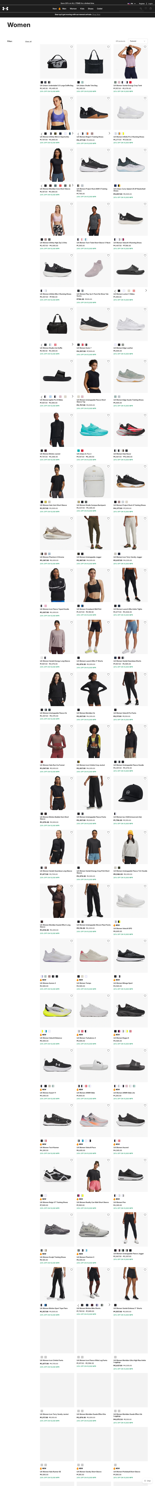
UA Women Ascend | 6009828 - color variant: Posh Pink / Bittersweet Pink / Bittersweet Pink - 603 (119, 1140)
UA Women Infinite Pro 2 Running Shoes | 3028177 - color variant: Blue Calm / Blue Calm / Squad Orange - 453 (119, 133)
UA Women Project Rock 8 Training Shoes (129, 505)
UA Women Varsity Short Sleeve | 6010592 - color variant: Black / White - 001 (78, 1465)
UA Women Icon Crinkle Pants (51, 1360)
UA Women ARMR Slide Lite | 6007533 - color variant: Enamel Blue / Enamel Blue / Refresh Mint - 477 (134, 1086)
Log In (150, 3)
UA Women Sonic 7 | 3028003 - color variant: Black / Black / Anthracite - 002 (78, 344)
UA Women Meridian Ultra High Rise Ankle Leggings (129, 1361)
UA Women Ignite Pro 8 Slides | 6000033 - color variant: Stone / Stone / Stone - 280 (65, 396)
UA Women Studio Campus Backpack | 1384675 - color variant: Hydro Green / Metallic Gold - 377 (78, 502)
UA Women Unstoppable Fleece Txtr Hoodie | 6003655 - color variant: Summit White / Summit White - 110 (115, 867)
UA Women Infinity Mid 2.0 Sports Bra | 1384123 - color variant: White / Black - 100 (50, 133)
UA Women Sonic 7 (84, 348)
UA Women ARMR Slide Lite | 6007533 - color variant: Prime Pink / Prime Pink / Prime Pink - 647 (126, 1086)
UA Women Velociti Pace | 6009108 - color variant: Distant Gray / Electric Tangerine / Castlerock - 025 (78, 1140)
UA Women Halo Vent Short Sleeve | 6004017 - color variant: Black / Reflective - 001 (42, 502)
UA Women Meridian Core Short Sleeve (55, 189)
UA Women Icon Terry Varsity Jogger (127, 557)
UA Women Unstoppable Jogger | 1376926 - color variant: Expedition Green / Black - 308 (78, 554)
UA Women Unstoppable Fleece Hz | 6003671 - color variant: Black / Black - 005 (42, 710)
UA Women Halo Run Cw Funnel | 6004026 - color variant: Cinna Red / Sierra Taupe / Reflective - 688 (42, 762)
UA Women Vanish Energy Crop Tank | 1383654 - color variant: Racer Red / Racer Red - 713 (130, 82)
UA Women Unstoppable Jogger (89, 557)
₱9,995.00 (44, 1041)
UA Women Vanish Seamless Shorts (127, 661)
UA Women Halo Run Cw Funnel (52, 765)
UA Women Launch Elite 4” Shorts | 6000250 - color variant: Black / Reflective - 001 (78, 658)
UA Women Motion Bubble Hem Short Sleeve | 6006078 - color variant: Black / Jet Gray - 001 (42, 813)
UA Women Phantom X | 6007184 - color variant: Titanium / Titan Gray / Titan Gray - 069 (78, 1250)
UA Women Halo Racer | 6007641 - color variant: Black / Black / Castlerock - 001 (126, 450)
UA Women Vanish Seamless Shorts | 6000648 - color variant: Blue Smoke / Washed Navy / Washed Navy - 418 (115, 658)
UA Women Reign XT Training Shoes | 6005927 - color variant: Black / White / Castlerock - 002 (42, 1195)
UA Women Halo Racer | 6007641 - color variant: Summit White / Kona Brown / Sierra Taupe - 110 (123, 450)
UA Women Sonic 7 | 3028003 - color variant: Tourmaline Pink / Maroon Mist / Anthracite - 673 (86, 344)
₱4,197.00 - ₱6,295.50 (85, 457)
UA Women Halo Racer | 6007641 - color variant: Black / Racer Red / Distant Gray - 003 (115, 450)
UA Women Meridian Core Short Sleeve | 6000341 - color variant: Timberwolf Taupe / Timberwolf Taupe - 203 (70, 185)
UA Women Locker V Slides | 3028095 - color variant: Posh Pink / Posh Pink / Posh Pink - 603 (134, 291)
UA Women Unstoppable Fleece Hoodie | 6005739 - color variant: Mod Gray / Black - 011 (119, 762)
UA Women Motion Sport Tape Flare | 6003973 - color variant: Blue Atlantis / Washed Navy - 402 (45, 1305)
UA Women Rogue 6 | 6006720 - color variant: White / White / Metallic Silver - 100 (123, 1031)
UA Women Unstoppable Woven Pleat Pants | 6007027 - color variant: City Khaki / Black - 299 (82, 921)
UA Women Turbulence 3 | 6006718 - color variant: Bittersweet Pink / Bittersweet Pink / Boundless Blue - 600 (82, 1031)
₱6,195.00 (44, 1260)
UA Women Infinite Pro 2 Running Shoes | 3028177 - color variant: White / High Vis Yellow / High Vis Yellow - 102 (123, 133)
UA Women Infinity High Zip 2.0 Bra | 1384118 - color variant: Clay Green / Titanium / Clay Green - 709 (49, 239)
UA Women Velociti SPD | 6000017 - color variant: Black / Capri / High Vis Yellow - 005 (119, 921)
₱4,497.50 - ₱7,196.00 (122, 245)
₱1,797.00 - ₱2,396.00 (49, 457)
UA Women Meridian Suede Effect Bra (91, 1414)
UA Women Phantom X (85, 1257)
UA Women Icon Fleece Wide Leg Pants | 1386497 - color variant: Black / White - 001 (78, 1357)
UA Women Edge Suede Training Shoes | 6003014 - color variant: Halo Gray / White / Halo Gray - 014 (119, 396)
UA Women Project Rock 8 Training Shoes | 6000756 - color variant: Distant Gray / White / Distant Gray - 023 (123, 502)
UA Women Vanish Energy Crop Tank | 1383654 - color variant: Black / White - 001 (123, 82)
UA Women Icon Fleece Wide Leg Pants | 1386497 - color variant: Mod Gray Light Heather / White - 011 (82, 1357)
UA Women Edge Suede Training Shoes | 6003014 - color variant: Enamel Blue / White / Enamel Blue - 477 (115, 396)
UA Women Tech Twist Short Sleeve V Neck (93, 243)
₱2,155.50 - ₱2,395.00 (49, 351)
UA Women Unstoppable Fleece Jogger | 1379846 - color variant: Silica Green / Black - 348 (123, 1250)
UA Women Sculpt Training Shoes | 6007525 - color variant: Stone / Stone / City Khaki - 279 (45, 1250)
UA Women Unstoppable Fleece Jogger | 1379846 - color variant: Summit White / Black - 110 (126, 1250)
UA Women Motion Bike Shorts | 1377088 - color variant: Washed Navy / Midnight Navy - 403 (87, 1305)
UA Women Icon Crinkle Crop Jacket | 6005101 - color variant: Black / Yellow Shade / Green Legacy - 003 (78, 762)
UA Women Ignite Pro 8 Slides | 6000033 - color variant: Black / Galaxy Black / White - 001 (45, 396)
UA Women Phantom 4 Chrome (52, 557)
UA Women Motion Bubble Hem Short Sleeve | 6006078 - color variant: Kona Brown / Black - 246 (45, 813)
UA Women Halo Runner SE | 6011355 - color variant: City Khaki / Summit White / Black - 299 (42, 1465)
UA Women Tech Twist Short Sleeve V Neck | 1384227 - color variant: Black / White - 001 (78, 239)
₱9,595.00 (44, 1474)
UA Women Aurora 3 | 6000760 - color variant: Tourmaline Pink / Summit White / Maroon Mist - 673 (49, 976)
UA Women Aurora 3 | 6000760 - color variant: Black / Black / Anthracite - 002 (57, 976)
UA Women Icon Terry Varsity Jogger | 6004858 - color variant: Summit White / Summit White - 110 (115, 554)
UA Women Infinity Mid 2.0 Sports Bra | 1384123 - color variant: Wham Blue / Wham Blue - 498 (70, 133)
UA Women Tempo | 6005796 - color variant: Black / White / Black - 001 (78, 976)
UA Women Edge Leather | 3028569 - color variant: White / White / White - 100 (115, 344)
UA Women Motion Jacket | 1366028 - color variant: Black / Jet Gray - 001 (42, 450)
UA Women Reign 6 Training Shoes (90, 137)
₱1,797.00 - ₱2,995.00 (49, 140)
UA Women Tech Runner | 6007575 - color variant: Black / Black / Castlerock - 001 (42, 1140)
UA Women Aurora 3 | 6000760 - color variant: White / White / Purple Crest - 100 (42, 976)
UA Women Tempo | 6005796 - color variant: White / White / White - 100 (86, 976)
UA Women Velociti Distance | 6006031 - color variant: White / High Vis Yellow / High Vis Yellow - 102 (42, 1031)
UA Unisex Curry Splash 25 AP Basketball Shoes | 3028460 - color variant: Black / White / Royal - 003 (115, 185)
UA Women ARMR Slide (86, 1093)
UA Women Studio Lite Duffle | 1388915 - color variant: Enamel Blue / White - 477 (50, 344)
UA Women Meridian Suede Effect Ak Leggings (127, 1415)
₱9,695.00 (117, 931)
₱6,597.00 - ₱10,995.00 (122, 457)
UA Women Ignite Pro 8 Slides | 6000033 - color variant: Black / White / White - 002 (55, 396)
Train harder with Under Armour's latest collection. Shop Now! (77, 3)
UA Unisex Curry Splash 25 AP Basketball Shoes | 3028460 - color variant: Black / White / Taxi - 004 (119, 185)
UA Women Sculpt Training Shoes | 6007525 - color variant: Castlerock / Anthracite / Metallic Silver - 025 (42, 1250)
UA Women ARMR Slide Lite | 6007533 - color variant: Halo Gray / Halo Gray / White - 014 (119, 1086)
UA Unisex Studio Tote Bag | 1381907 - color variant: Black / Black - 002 (78, 82)
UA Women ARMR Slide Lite (124, 1093)
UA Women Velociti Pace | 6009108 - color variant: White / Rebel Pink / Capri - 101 (82, 1140)
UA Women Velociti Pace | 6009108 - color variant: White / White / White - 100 (86, 1140)
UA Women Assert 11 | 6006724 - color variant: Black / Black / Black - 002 (45, 1086)
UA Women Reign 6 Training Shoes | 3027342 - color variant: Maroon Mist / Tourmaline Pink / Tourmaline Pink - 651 (92, 133)
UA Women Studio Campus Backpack (91, 505)
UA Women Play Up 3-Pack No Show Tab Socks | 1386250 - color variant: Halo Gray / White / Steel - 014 (82, 291)
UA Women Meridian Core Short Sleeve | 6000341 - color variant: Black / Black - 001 (45, 185)
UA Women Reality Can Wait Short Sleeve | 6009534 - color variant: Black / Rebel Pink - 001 (78, 1195)
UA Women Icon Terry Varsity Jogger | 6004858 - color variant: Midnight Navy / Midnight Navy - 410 (119, 554)
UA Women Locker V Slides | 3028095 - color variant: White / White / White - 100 (124, 291)
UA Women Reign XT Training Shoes (54, 1202)
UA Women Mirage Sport (123, 983)
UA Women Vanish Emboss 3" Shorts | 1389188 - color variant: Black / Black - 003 (115, 1305)
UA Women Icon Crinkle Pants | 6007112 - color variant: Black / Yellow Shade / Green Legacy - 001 (42, 1357)
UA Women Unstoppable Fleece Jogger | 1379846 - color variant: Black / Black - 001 (115, 1250)
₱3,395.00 (81, 88)
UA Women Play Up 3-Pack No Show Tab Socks (92, 295)
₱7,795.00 (81, 194)
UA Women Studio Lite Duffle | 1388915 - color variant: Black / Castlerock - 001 (45, 344)
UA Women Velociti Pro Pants (124, 713)
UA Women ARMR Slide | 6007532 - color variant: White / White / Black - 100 (78, 1086)
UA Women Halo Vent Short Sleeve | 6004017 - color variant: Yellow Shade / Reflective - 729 (45, 502)
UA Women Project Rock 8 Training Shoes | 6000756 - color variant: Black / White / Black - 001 (115, 502)
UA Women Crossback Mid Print (89, 609)
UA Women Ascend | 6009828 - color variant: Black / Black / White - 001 (115, 1140)
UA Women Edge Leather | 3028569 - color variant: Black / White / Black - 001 (119, 344)
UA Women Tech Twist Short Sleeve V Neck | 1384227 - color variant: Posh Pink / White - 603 (82, 239)
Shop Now (96, 14)
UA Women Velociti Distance (51, 1038)
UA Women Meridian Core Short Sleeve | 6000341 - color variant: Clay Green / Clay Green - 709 (65, 185)
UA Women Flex (119, 1202)
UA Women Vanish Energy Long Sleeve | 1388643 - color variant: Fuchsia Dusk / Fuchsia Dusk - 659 (42, 658)
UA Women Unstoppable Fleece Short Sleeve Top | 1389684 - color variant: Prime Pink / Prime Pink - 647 (82, 396)
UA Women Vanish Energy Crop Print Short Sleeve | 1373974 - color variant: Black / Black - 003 (78, 867)
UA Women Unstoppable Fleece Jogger (128, 1254)
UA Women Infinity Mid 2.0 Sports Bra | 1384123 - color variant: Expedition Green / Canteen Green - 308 (55, 133)
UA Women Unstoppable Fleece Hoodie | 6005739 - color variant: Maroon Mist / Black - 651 (123, 762)
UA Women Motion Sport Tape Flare (54, 1308)
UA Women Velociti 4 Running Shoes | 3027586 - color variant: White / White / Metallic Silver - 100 (119, 239)
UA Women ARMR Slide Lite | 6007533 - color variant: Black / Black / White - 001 (115, 1086)
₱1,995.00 (81, 1096)
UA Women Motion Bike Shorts (88, 1308)
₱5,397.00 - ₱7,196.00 (48, 297)
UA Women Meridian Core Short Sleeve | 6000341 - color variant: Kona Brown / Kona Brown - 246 (50, 185)
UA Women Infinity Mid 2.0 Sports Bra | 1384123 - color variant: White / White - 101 (65, 133)
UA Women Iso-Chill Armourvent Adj (127, 817)
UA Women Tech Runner (49, 1147)
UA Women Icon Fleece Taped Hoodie (54, 609)
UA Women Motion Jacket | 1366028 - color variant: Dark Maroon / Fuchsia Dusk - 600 (45, 450)
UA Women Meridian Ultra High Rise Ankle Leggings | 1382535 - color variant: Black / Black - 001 (115, 1357)
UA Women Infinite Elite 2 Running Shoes (55, 294)
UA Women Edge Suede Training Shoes (128, 400)
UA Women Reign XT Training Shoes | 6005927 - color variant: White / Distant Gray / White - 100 (45, 1195)
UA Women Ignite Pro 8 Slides (51, 400)
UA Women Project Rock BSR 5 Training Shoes (92, 190)
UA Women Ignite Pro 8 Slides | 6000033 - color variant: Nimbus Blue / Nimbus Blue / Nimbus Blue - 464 (50, 396)
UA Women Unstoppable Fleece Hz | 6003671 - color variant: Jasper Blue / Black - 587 (49, 710)
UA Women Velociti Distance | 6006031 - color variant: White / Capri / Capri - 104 (45, 1031)
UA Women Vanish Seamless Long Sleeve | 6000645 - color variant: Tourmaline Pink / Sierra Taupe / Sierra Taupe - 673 (45, 867)
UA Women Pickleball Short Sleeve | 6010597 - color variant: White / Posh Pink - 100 (115, 1465)
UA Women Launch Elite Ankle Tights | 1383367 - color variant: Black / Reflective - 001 (115, 606)
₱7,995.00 (44, 1205)
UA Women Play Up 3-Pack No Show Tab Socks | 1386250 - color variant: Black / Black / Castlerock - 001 (78, 291)
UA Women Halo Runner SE (50, 1472)
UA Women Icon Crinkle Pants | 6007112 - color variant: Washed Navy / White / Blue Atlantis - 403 (45, 1357)
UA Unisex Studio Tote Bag (87, 85)
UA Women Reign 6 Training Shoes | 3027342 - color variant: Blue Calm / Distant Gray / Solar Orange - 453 (87, 133)
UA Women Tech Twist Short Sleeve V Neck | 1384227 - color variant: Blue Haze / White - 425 (86, 239)
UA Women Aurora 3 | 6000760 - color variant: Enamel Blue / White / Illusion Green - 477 (45, 976)
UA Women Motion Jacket (50, 454)
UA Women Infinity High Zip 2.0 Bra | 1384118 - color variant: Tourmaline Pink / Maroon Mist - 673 (45, 239)
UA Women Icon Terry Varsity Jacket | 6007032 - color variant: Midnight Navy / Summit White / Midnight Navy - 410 (42, 1411)
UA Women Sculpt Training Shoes (53, 1257)
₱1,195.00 (80, 1474)
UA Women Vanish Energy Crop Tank (127, 85)
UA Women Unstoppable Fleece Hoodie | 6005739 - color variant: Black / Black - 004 (115, 762)
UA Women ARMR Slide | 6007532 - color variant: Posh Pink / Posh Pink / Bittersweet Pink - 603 (86, 1086)
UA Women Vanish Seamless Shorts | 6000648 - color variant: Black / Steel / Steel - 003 (123, 658)
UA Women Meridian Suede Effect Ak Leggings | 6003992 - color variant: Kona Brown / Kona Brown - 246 (119, 1411)
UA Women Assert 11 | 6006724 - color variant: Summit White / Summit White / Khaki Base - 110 (49, 1086)
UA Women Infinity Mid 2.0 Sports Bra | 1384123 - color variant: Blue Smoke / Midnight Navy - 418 (60, 133)
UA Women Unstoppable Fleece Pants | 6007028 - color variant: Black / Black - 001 (78, 813)
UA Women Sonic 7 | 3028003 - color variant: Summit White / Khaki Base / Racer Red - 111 (82, 344)
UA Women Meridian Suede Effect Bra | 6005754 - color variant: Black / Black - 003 (78, 1411)
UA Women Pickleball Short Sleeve (126, 1472)
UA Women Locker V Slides (124, 294)
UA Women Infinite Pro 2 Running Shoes (128, 137)
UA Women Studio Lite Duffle (51, 348)
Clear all (28, 41)
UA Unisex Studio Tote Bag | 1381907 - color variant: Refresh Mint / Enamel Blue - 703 (82, 82)
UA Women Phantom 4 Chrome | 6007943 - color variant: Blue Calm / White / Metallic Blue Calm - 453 (49, 554)
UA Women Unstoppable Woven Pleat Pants (94, 925)
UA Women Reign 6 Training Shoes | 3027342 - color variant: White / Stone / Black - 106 (82, 133)
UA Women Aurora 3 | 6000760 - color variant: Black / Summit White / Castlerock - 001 (53, 976)
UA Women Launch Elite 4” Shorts (90, 661)
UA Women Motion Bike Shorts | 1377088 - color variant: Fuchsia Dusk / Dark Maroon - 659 (92, 1305)
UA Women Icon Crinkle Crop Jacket (91, 765)
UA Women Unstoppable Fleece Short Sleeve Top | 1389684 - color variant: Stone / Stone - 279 (78, 396)
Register (142, 3)
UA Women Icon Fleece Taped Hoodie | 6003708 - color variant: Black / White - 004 (42, 606)
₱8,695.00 (81, 1150)
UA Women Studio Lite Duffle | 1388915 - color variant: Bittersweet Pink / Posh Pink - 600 (55, 344)
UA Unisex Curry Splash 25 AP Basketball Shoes (129, 190)
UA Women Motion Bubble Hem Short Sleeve (54, 818)
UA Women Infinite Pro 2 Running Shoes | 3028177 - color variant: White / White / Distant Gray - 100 (115, 133)
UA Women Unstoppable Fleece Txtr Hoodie (130, 871)
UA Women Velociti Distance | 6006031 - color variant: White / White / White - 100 (49, 1031)
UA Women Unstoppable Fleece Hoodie (128, 765)
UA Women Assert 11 (48, 1093)
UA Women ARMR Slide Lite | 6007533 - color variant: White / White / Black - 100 (123, 1086)
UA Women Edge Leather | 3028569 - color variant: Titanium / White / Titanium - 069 (123, 344)
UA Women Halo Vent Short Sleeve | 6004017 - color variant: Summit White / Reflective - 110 (49, 502)
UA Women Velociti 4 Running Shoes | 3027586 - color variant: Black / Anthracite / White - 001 (115, 239)
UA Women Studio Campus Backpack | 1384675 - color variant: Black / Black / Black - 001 (82, 502)
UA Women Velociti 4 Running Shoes (127, 243)
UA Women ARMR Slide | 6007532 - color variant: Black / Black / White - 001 (82, 1086)
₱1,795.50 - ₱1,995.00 (85, 1311)
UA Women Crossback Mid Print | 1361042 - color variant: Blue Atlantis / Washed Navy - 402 (82, 606)
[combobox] (131, 8)
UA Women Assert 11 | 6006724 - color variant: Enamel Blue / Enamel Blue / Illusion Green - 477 (53, 1086)
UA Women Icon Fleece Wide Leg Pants (92, 1360)
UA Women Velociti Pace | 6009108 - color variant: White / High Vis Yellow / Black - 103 (90, 1140)
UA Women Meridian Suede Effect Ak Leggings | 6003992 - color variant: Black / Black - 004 (115, 1411)
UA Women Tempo (84, 983)
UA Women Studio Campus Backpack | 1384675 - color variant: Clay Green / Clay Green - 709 (86, 502)
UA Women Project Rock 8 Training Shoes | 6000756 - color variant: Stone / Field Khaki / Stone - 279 (126, 502)
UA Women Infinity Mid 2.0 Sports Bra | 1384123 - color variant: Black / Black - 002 (45, 133)
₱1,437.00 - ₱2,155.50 (85, 612)
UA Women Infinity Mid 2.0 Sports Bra (54, 137)
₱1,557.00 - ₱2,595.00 (48, 403)
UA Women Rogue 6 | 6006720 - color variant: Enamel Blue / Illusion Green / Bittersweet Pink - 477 (130, 1031)
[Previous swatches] (41, 133)
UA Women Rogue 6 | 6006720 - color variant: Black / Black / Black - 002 (115, 1031)
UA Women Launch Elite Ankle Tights (127, 609)
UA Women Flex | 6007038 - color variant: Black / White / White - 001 (115, 1195)
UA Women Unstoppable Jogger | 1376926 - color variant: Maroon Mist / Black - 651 (82, 554)
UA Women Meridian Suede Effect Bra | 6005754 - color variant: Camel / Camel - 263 (82, 1411)
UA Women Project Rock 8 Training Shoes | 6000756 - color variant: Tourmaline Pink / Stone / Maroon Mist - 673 (119, 502)
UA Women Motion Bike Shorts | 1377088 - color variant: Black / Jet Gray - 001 (82, 1305)
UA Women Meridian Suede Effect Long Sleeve (55, 926)
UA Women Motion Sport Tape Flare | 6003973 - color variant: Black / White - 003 (42, 1305)
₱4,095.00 (44, 1096)
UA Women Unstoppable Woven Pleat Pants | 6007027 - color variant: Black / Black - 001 (78, 921)
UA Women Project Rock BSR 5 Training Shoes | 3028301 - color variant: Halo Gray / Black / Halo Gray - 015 (82, 185)
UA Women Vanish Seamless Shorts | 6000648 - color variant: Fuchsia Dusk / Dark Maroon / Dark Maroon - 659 (119, 658)
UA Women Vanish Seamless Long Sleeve (56, 871)
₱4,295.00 (44, 1150)
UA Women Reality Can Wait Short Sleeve (93, 1202)
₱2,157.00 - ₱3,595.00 (48, 192)
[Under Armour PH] (5, 8)
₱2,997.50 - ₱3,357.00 (122, 1256)
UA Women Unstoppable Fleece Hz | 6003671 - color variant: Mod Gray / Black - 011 (45, 710)
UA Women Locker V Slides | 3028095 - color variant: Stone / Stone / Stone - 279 (129, 291)
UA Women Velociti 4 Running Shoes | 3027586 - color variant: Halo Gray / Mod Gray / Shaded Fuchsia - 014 (123, 239)
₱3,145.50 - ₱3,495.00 (49, 88)
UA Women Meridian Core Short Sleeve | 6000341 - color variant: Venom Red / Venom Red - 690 (60, 185)
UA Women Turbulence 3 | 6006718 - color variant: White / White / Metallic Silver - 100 (78, 1031)
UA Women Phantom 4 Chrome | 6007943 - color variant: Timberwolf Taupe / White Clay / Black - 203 (42, 554)
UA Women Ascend (120, 1147)
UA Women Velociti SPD (122, 928)
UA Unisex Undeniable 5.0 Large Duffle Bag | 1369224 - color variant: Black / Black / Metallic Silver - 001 (49, 82)
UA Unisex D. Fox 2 (84, 454)
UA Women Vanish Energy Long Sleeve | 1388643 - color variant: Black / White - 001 (45, 658)
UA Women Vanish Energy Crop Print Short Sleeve (93, 872)
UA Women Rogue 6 (121, 1038)
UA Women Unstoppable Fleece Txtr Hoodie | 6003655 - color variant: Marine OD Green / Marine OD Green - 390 (119, 867)
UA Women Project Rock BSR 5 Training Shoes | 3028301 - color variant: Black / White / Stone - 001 (78, 185)
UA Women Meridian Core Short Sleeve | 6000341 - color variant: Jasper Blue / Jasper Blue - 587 (55, 185)
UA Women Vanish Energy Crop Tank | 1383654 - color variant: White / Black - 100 (126, 82)
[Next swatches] (72, 133)
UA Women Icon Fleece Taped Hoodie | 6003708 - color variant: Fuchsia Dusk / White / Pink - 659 (45, 606)
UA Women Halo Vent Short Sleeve (53, 505)
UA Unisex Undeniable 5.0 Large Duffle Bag (56, 85)
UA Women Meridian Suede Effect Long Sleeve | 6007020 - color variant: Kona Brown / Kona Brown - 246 (42, 921)
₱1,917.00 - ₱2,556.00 (85, 1363)
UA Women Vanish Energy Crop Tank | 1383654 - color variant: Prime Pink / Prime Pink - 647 (119, 82)
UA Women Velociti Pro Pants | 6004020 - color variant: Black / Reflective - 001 (115, 710)
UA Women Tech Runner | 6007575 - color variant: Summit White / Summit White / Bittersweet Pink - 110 (45, 1140)
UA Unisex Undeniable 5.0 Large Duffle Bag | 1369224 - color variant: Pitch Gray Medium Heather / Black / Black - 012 (42, 82)
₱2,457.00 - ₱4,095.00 (49, 245)
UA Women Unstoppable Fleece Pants (91, 817)
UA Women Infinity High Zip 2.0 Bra (53, 243)
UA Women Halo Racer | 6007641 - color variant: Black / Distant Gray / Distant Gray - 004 (119, 450)
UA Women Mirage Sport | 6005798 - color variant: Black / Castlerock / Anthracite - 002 (115, 976)
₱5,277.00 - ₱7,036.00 (122, 140)
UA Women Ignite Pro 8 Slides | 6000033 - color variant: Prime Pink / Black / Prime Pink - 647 (60, 396)
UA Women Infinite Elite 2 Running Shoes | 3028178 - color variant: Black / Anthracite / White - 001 (42, 291)
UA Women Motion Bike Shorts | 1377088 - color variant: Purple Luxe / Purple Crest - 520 (97, 1305)
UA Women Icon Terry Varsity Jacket (54, 1414)
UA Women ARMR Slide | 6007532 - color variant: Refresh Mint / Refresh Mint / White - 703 (90, 1086)
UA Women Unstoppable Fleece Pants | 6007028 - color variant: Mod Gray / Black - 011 (82, 813)
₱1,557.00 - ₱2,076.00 (122, 88)
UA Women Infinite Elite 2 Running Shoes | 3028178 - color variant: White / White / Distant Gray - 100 (45, 291)
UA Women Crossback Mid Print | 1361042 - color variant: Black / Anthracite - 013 (78, 606)
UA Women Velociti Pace (86, 1147)
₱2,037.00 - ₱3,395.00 (86, 508)
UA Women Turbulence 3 (86, 1038)
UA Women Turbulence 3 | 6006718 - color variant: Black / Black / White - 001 (86, 1031)
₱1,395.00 (81, 245)
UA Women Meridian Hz (86, 713)
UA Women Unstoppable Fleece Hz (53, 713)
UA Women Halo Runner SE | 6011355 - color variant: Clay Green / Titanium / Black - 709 (45, 1465)
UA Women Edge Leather (123, 348)
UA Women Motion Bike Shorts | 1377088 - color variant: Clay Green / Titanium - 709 (102, 1305)
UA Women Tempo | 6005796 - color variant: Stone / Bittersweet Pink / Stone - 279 (82, 976)
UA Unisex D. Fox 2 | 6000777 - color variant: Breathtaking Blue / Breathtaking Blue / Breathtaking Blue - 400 (78, 450)
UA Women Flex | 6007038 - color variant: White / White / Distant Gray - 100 (119, 1195)
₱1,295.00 (117, 1096)
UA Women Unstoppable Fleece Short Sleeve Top (91, 401)
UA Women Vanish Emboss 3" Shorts (127, 1308)
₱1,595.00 (81, 1205)
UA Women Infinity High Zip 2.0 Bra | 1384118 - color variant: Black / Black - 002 (42, 239)
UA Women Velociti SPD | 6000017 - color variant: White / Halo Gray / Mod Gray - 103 (115, 921)
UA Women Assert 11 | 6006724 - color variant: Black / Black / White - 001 (42, 1086)
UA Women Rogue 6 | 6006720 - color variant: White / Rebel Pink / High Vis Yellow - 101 (126, 1031)
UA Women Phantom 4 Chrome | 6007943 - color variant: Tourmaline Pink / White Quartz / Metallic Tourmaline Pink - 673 (45, 554)
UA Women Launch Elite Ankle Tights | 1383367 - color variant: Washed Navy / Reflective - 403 (119, 606)
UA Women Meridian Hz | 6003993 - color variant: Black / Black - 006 (78, 710)
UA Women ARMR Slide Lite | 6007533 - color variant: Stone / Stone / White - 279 (130, 1086)
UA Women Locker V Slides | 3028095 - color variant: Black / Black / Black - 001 (119, 291)
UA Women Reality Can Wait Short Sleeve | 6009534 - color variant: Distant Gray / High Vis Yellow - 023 (82, 1195)
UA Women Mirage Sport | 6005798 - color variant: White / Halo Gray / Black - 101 (119, 976)
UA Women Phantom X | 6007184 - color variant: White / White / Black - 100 (82, 1250)
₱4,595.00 (44, 986)
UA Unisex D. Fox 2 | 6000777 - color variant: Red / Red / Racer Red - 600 (82, 450)
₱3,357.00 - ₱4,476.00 (49, 716)
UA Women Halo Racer (122, 454)
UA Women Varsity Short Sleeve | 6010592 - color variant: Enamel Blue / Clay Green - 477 (82, 1465)
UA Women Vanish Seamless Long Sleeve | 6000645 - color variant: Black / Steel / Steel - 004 (42, 867)
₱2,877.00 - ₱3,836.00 (122, 612)
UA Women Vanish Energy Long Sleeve (55, 661)
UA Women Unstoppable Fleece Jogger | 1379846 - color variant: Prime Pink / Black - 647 (119, 1250)
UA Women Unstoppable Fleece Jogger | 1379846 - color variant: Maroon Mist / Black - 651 (130, 1250)
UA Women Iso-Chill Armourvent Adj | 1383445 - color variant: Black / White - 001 (115, 813)
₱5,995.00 (117, 351)
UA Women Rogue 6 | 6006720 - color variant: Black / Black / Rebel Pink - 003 (119, 1031)
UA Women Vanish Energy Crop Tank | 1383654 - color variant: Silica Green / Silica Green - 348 (115, 82)
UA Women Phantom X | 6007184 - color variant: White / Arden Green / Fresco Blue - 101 (86, 1250)
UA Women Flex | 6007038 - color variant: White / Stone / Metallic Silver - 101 (123, 1195)
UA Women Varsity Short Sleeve (89, 1472)
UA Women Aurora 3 (48, 983)
